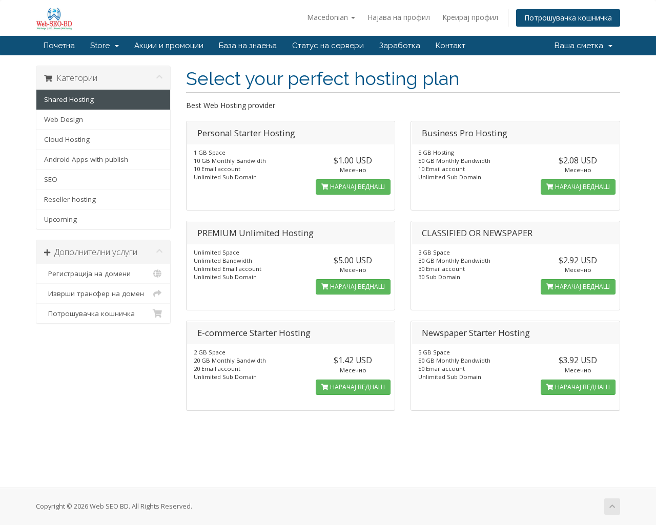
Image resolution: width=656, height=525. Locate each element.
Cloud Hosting (67, 139)
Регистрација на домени (87, 273)
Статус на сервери (328, 45)
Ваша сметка (581, 45)
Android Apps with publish (86, 159)
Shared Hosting (69, 99)
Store (102, 45)
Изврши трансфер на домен (94, 293)
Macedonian (328, 17)
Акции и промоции (168, 45)
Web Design (63, 119)
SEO (50, 179)
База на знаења (248, 45)
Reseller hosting (70, 199)
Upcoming (60, 219)
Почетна (59, 45)
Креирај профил (470, 17)
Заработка (399, 45)
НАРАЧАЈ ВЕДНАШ (357, 186)
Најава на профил (398, 17)
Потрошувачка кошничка (568, 18)
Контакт (450, 45)
